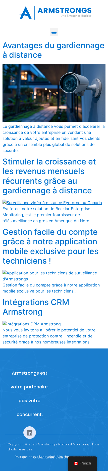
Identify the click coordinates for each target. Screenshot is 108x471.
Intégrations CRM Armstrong (36, 307)
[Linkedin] (29, 432)
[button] (54, 32)
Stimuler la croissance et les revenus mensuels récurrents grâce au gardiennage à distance (49, 176)
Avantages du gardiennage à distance (53, 50)
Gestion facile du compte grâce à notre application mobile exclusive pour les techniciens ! (50, 246)
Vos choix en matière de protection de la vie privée (63, 457)
